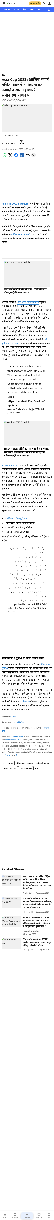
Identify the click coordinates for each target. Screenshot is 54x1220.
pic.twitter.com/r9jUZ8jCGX (30, 604)
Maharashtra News (13, 739)
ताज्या (16, 9)
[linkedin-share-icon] (22, 157)
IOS (17, 755)
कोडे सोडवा (21, 722)
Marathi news (17, 736)
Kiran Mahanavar (10, 143)
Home (5, 1217)
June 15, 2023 (13, 413)
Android (8, 755)
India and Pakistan (42, 763)
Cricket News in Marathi (24, 763)
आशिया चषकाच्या (9, 465)
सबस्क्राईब (36, 3)
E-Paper (15, 1217)
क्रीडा (40, 9)
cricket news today (9, 768)
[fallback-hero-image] (11, 880)
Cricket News (8, 763)
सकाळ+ (49, 1217)
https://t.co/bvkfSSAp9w (22, 401)
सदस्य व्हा (13, 716)
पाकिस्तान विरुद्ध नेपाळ (16, 519)
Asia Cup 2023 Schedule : (15, 204)
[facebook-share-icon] (16, 157)
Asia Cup (38, 768)
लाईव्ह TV (39, 1217)
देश (24, 9)
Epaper (7, 9)
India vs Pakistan (26, 768)
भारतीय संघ (24, 701)
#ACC (14, 405)
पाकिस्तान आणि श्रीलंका (22, 234)
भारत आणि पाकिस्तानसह (28, 302)
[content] (29, 204)
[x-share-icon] (10, 157)
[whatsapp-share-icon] (4, 157)
